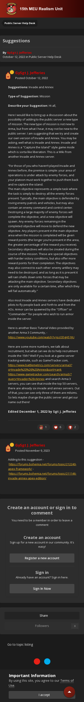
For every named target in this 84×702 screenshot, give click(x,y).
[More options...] (75, 75)
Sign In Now (42, 588)
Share (43, 615)
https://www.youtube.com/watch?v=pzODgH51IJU (41, 337)
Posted (31, 78)
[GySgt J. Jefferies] (8, 75)
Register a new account (42, 558)
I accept (43, 695)
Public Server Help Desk (45, 57)
